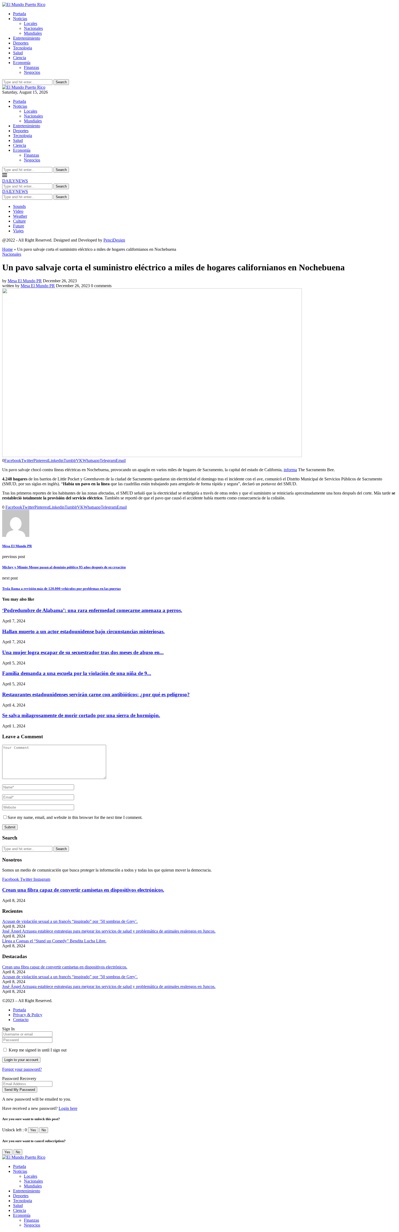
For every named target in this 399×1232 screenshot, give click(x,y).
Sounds (19, 206)
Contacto (20, 1019)
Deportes (20, 43)
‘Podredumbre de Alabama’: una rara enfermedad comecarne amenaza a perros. (92, 610)
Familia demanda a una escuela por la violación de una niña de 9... (76, 673)
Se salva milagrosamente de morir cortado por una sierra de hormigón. (81, 715)
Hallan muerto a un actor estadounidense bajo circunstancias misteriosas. (83, 631)
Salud (18, 52)
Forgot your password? (22, 1069)
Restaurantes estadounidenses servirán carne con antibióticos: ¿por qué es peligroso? (96, 694)
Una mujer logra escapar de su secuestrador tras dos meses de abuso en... (83, 652)
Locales (30, 23)
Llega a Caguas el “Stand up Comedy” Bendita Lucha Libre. (54, 941)
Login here (68, 1108)
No (44, 1130)
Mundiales (33, 33)
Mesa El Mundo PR (25, 280)
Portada (19, 13)
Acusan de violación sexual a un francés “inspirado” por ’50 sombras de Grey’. (70, 921)
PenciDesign (114, 240)
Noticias (20, 18)
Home (7, 249)
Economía (21, 62)
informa (290, 469)
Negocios (32, 72)
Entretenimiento (26, 38)
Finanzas (31, 67)
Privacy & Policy (27, 1014)
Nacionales (33, 28)
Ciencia (19, 57)
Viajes (18, 231)
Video (18, 211)
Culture (19, 221)
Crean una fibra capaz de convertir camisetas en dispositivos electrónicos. (83, 890)
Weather (20, 216)
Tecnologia (22, 48)
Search (61, 82)
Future (18, 226)
